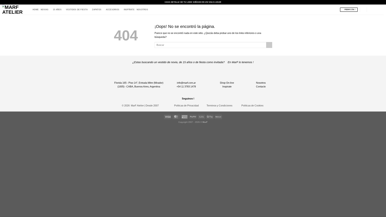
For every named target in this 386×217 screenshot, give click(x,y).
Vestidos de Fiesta (77, 9)
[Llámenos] (382, 9)
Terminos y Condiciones (219, 105)
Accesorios (112, 9)
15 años (57, 9)
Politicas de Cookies (252, 105)
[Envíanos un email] (378, 9)
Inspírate (129, 9)
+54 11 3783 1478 (186, 86)
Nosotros (142, 9)
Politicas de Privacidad (186, 105)
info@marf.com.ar (186, 83)
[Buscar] (363, 10)
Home (36, 9)
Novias (45, 9)
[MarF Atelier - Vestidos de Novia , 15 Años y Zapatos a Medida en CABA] (15, 9)
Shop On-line (227, 83)
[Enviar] (269, 45)
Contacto (261, 86)
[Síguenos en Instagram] (374, 9)
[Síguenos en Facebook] (370, 9)
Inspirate (227, 86)
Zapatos (96, 9)
